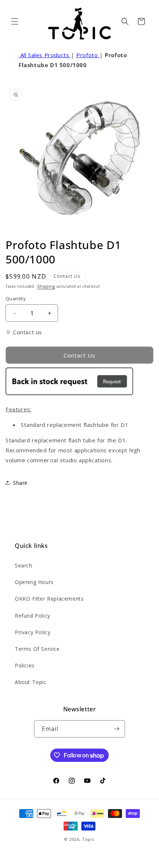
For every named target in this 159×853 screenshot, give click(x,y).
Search (24, 565)
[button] (15, 21)
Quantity (16, 298)
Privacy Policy (32, 632)
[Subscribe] (116, 729)
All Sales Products (44, 55)
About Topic (31, 681)
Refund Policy (32, 615)
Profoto (87, 55)
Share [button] (20, 482)
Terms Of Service (37, 648)
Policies (25, 665)
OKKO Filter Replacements (49, 598)
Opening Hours (34, 582)
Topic (88, 839)
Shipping (46, 286)
